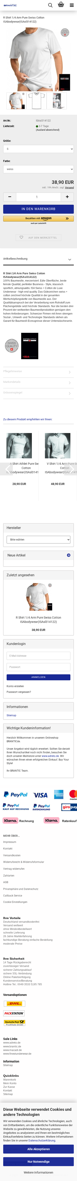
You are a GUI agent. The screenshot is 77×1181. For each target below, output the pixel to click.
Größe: (7, 140)
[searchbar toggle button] (50, 5)
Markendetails (12, 381)
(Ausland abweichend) (47, 130)
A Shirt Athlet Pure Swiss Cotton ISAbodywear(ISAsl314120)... (26, 468)
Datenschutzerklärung (41, 1140)
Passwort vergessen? (19, 692)
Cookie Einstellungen (15, 902)
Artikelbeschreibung (15, 258)
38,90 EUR (38, 630)
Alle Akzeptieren (38, 1149)
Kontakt (7, 848)
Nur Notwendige (39, 1161)
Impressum (9, 842)
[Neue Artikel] (68, 555)
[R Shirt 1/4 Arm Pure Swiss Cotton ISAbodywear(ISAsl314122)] (38, 59)
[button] (9, 197)
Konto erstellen (15, 686)
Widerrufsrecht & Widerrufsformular (23, 862)
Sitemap (11, 715)
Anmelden (38, 677)
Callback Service (12, 895)
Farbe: (6, 161)
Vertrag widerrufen (14, 868)
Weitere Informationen (38, 1172)
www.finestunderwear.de (17, 1053)
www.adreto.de (50, 756)
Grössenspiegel (12, 392)
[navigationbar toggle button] (71, 5)
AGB (5, 882)
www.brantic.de (12, 1046)
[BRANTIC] (8, 5)
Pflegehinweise (12, 371)
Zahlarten (8, 875)
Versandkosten (12, 855)
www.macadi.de (12, 1050)
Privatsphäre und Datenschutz (20, 889)
